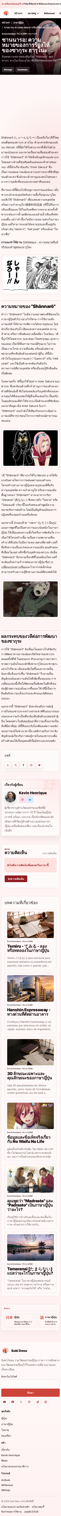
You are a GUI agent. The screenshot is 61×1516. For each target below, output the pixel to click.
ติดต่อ (4, 1460)
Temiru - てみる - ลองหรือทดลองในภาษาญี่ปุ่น (28, 948)
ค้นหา (30, 1392)
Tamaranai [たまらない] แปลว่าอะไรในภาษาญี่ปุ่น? (30, 1270)
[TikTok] (37, 1402)
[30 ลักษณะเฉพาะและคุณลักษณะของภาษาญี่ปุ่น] (30, 1052)
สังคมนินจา (28, 721)
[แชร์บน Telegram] (39, 765)
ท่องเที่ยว (6, 1435)
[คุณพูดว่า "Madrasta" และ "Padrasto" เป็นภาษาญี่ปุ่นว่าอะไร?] (30, 1179)
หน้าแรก (18, 13)
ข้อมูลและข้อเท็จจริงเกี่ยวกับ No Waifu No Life (28, 1139)
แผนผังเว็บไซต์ (31, 1511)
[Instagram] (29, 1402)
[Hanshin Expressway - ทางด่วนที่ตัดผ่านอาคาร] (30, 988)
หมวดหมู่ (32, 13)
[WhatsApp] (46, 1402)
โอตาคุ (5, 1429)
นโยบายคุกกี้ (38, 1506)
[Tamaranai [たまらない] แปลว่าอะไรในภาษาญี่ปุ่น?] (30, 1247)
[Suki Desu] (6, 13)
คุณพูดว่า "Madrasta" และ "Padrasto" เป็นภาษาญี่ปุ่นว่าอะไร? (30, 1205)
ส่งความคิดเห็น (16, 878)
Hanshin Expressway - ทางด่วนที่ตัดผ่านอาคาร (29, 1011)
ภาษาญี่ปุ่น (18, 22)
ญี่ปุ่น (4, 1418)
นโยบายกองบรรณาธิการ (15, 1466)
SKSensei (49, 13)
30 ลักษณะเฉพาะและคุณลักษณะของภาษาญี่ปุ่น (29, 1075)
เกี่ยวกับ (5, 1449)
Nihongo (8, 69)
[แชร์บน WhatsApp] (31, 765)
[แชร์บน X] (15, 765)
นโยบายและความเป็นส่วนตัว (15, 1506)
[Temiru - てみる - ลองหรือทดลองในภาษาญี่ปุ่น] (30, 925)
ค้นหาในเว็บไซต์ (9, 1376)
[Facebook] (13, 1402)
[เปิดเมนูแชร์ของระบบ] (8, 765)
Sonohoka (23, 69)
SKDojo (5, 1490)
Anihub (5, 1480)
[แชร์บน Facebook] (23, 765)
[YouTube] (4, 1402)
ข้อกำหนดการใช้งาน (11, 1511)
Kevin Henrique (9, 34)
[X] (21, 1402)
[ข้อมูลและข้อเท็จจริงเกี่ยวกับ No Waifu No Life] (30, 1116)
